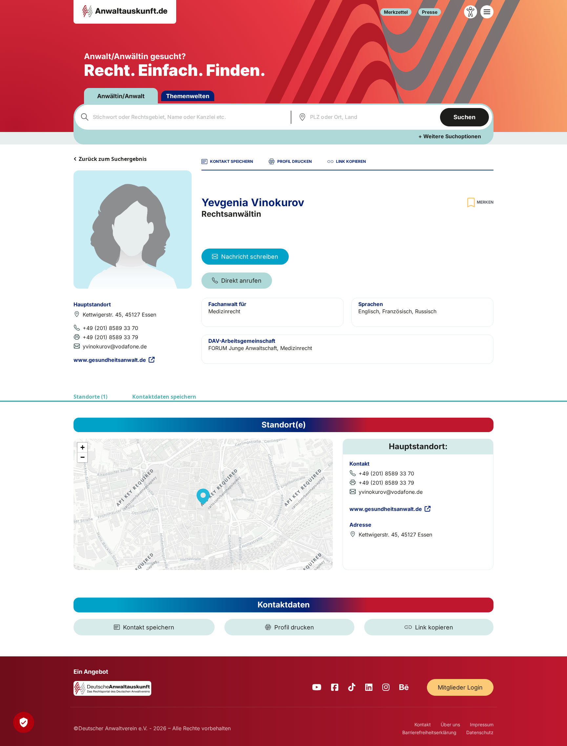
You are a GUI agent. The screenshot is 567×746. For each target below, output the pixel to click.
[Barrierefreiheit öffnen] (470, 11)
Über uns (450, 724)
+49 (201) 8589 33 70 (110, 328)
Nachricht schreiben (249, 256)
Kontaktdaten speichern (164, 396)
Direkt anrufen (241, 280)
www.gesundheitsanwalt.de (110, 360)
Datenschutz (480, 732)
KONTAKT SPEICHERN (231, 161)
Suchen (464, 117)
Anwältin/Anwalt (121, 96)
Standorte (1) (90, 396)
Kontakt (422, 724)
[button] (203, 496)
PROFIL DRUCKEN (294, 161)
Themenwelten (187, 96)
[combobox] (182, 117)
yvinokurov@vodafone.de (115, 346)
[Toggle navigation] (487, 11)
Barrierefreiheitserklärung (429, 732)
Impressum (482, 724)
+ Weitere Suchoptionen (449, 136)
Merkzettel (396, 12)
